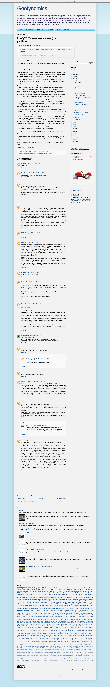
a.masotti (23, 402)
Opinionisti (44, 627)
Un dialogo (21, 510)
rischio (91, 658)
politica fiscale (24, 605)
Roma (91, 616)
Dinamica (39, 633)
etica (70, 629)
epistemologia (20, 604)
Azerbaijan (59, 632)
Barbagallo (39, 643)
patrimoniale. (71, 639)
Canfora (30, 644)
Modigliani (31, 627)
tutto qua (19, 83)
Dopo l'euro (44, 633)
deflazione (72, 597)
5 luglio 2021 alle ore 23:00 (33, 233)
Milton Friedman (48, 649)
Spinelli (65, 627)
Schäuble (53, 621)
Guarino (82, 633)
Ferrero (77, 619)
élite (24, 661)
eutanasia (19, 657)
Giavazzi (86, 610)
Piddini (86, 588)
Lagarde (19, 635)
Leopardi (19, 627)
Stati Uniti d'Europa (81, 605)
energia (87, 655)
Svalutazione (27, 589)
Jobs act (67, 604)
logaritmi (51, 639)
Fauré (52, 646)
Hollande (61, 616)
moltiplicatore (32, 604)
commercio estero (33, 600)
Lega (23, 600)
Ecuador (41, 646)
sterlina (34, 641)
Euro (64, 588)
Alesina (46, 632)
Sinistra (47, 588)
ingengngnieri (20, 630)
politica (41, 588)
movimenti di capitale (41, 604)
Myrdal (64, 649)
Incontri (68, 616)
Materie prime (87, 597)
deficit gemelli (56, 655)
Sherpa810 (24, 335)
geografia (60, 622)
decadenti (52, 655)
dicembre (77, 82)
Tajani (75, 652)
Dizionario (40, 29)
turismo (42, 641)
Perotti (52, 627)
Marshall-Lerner (25, 627)
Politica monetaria (48, 153)
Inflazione (33, 153)
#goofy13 (82, 610)
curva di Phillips (40, 622)
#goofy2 (18, 643)
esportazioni (29, 607)
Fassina (32, 613)
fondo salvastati (82, 629)
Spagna (26, 600)
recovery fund (27, 624)
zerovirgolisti (41, 619)
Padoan (49, 627)
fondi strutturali (40, 607)
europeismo (54, 618)
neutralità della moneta (21, 658)
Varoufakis (76, 621)
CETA (80, 611)
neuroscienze (90, 657)
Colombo (63, 644)
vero (40, 361)
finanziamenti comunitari (87, 638)
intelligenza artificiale (29, 630)
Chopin (59, 644)
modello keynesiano (29, 610)
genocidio (40, 657)
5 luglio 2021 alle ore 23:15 (33, 272)
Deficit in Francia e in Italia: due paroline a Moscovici (39, 566)
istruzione (46, 614)
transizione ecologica (45, 596)
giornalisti (82, 608)
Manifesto (27, 635)
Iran (53, 647)
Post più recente (22, 498)
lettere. (62, 657)
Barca (80, 632)
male (77, 657)
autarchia (65, 654)
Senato (84, 593)
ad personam (32, 611)
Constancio (67, 644)
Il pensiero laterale (78, 89)
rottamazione (19, 660)
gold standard (45, 657)
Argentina (46, 619)
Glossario (50, 29)
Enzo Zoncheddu (25, 173)
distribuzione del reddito (34, 596)
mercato (53, 600)
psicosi (87, 639)
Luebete (23, 372)
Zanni (55, 654)
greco (18, 639)
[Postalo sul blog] (44, 151)
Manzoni (87, 647)
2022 (74, 78)
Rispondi (23, 168)
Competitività (65, 594)
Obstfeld (79, 649)
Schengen (76, 613)
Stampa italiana (70, 627)
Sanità (68, 600)
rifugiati (36, 624)
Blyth (65, 643)
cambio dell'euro (50, 597)
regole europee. (81, 658)
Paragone (53, 635)
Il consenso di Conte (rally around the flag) (36, 575)
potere (18, 624)
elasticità (45, 618)
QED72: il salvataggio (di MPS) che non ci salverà (38, 558)
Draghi (35, 591)
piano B (64, 611)
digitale (46, 622)
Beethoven (55, 643)
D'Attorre (59, 625)
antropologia (90, 621)
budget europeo (60, 636)
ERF (25, 646)
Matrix (18, 649)
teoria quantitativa (76, 660)
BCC (87, 624)
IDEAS (37, 647)
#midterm (86, 599)
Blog (20, 29)
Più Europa (41, 589)
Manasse (83, 647)
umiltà (45, 641)
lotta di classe (52, 614)
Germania (59, 588)
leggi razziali (43, 639)
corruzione (90, 602)
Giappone (37, 613)
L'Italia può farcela (88, 625)
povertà (22, 624)
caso (92, 654)
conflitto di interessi (88, 636)
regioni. (76, 658)
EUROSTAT (37, 646)
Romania (27, 652)
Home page (41, 498)
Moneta (83, 602)
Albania (79, 624)
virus (78, 641)
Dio (20, 646)
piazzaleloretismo (46, 658)
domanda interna (21, 607)
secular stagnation (47, 624)
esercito (66, 638)
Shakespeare (75, 635)
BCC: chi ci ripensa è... (80, 93)
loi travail (56, 639)
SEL (62, 627)
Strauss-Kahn (68, 652)
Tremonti (19, 654)
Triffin (22, 654)
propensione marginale (70, 658)
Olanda (21, 611)
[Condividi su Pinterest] (49, 151)
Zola (58, 654)
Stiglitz (64, 652)
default (63, 629)
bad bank (69, 654)
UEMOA (25, 654)
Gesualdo (81, 646)
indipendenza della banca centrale (66, 599)
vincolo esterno (41, 605)
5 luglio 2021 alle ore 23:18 (32, 281)
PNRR (41, 599)
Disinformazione (33, 608)
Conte (55, 625)
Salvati (35, 652)
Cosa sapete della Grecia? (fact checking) (36, 515)
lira (61, 611)
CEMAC (91, 643)
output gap (71, 607)
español (71, 638)
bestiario (51, 636)
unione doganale (52, 641)
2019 (74, 124)
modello (36, 630)
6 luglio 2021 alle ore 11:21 (32, 372)
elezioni (66, 589)
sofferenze (70, 630)
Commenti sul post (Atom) (28, 501)
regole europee (42, 591)
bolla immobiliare (21, 622)
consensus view (32, 655)
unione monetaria (30, 599)
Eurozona (37, 599)
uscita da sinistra (79, 599)
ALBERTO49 (29, 425)
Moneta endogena (36, 621)
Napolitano (70, 613)
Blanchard (90, 632)
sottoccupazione (77, 630)
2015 (74, 133)
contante (37, 655)
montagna (65, 607)
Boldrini (19, 633)
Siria (53, 652)
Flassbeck (66, 633)
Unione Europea (77, 588)
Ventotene (86, 613)
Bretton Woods (26, 616)
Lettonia (19, 621)
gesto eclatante (66, 622)
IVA (88, 633)
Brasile (22, 633)
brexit (35, 594)
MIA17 (71, 616)
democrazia (40, 594)
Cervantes (41, 644)
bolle (55, 636)
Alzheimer (51, 632)
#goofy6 (48, 605)
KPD (65, 600)
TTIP (67, 608)
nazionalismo (46, 610)
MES (18, 593)
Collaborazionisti (86, 611)
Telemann (90, 635)
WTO (18, 629)
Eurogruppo (61, 605)
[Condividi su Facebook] (47, 151)
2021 (74, 80)
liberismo (90, 594)
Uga (86, 602)
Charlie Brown (45, 644)
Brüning (83, 643)
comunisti (44, 629)
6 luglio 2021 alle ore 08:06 (34, 335)
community (32, 588)
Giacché (75, 625)
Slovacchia (56, 652)
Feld (58, 633)
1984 (43, 632)
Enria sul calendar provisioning (81, 106)
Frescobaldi (73, 633)
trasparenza (88, 630)
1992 (51, 605)
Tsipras (45, 599)
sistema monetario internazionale (59, 624)
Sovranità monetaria (60, 621)
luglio (76, 87)
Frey (70, 646)
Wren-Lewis (48, 654)
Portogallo (73, 605)
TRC (87, 635)
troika (61, 600)
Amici (55, 632)
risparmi (68, 611)
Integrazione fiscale (49, 647)
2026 (74, 69)
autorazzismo (54, 599)
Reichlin (66, 635)
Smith (79, 635)
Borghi (62, 619)
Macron (45, 613)
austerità (52, 588)
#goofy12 (49, 604)
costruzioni (35, 638)
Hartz (86, 633)
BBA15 (63, 632)
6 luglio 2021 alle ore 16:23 (33, 402)
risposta (91, 639)
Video (58, 29)
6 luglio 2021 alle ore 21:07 (42, 359)
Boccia (68, 643)
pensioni (45, 593)
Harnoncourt (25, 647)
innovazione (31, 639)
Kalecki (91, 633)
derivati (53, 638)
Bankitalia (90, 624)
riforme (51, 593)
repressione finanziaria (63, 610)
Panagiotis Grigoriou (46, 635)
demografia (71, 608)
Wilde (41, 654)
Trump (68, 597)
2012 (74, 139)
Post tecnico (27, 593)
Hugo (82, 625)
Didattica (40, 616)
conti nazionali (54, 629)
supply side (70, 660)
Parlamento (67, 596)
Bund (86, 643)
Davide (23, 281)
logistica (65, 657)
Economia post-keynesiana (23, 613)
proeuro (58, 658)
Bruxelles (55, 605)
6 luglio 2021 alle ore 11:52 (38, 381)
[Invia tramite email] (43, 151)
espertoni (75, 638)
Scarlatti (38, 652)
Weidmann (34, 654)
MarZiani (66, 613)
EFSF (22, 646)
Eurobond (49, 646)
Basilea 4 (47, 643)
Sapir (70, 635)
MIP (18, 611)
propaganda (22, 588)
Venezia (40, 636)
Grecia (53, 589)
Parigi (41, 621)
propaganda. (62, 658)
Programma (26, 611)
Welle (38, 654)
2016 (74, 131)
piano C (76, 639)
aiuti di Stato (46, 636)
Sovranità (81, 613)
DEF (92, 611)
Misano (53, 649)
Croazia (36, 616)
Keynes (49, 594)
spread (83, 630)
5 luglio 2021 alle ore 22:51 (37, 184)
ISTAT (64, 616)
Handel (79, 625)
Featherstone (59, 646)
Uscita (83, 589)
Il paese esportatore (79, 91)
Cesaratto (44, 625)
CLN (65, 619)
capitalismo (39, 618)
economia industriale (77, 655)
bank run (23, 618)
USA (70, 589)
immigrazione (28, 591)
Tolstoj (18, 636)
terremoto (38, 641)
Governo (91, 610)
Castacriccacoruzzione (56, 602)
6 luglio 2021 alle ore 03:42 (35, 304)
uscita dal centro (60, 641)
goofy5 (50, 657)
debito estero (24, 594)
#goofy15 (91, 641)
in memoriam (89, 596)
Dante (85, 644)
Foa (69, 633)
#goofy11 (91, 614)
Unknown (23, 163)
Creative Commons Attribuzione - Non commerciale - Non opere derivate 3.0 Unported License (81, 200)
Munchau (37, 627)
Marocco (91, 647)
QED (72, 596)
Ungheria (72, 621)
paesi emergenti (46, 630)
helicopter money (26, 153)
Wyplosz (52, 654)
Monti (91, 591)
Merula (30, 649)
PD (22, 593)
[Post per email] (40, 151)
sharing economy (40, 660)
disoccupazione (73, 591)
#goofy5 (77, 611)
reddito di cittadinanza (63, 630)
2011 (74, 142)
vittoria (88, 660)
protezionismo (82, 639)
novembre (77, 84)
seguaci (30, 641)
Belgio (18, 625)
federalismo (53, 611)
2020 (74, 122)
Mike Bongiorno (41, 649)
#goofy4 (35, 632)
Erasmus (45, 646)
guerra (45, 594)
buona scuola (68, 636)
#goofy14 (54, 604)
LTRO (56, 647)
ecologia (80, 600)
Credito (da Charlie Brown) (80, 104)
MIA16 (41, 608)
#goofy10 (87, 641)
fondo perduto (28, 657)
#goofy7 (40, 632)
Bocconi (21, 616)
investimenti (63, 597)
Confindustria (50, 625)
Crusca (75, 644)
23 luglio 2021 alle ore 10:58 (38, 440)
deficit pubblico (28, 614)
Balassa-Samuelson (74, 632)
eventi (48, 600)
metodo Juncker (58, 607)
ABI (30, 643)
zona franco (82, 641)
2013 (74, 137)
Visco (81, 621)
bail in (29, 629)
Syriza (83, 627)
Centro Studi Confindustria (31, 633)
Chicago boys (51, 644)
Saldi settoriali (78, 593)
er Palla (49, 618)
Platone (58, 635)
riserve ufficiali (81, 618)
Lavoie (66, 647)
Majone (29, 621)
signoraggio (46, 660)
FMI (65, 605)
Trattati (23, 597)
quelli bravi (45, 109)
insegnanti (37, 639)
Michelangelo (35, 649)
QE (92, 597)
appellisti (60, 654)
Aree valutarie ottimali (22, 608)
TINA (73, 652)
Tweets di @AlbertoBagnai (77, 57)
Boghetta (25, 625)
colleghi (81, 636)
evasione (23, 657)
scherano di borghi (26, 381)
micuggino (60, 639)
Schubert (48, 621)
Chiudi (86, 1)
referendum (80, 597)
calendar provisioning (86, 654)
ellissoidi (83, 655)
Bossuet (75, 643)
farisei (79, 638)
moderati (79, 657)
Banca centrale (61, 604)
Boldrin (29, 625)
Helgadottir (31, 647)
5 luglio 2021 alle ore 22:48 (37, 173)
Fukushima (74, 646)
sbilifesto (40, 624)
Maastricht (78, 602)
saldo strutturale (26, 660)
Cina (22, 596)
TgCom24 (81, 652)
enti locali (91, 655)
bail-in (87, 605)
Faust (55, 646)
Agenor (32, 643)
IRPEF (40, 647)
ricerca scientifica (21, 599)
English (75, 594)
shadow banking (33, 660)
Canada (27, 644)
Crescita (69, 588)
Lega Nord (72, 604)
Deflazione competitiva (69, 593)
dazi (79, 594)
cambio (73, 636)
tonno (22, 206)
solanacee (51, 660)
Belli (22, 625)
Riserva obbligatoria (21, 652)
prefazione (54, 658)
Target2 (86, 627)
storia (63, 596)
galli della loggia (35, 657)
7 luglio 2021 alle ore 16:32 (39, 425)
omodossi (65, 639)
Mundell (36, 635)
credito (23, 614)
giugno (76, 117)
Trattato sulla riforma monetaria (28, 636)
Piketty (56, 627)
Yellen (21, 629)
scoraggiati (25, 641)
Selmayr (45, 652)
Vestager (91, 627)
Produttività (34, 593)
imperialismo (54, 657)
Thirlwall (19, 618)
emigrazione (41, 611)
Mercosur (27, 649)
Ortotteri (61, 589)
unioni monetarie (21, 632)
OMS (40, 627)
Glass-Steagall (90, 646)
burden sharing (79, 654)
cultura (59, 629)
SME (45, 621)
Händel (34, 647)
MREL (77, 647)
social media (89, 607)
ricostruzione (87, 658)
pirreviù (19, 596)
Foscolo (67, 646)
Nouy (74, 649)
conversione (20, 638)
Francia (48, 589)
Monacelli (32, 635)
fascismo (57, 597)
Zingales (84, 621)
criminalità (42, 655)
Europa (53, 596)
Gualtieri (78, 633)
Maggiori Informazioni (77, 1)
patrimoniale (90, 622)
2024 (74, 74)
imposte (72, 622)
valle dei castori (67, 641)
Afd (18, 616)
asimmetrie (31, 594)
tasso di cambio (58, 593)
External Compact (71, 619)
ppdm (51, 658)
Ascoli (35, 643)
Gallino (77, 646)
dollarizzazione (65, 655)
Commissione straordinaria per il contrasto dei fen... (82, 101)
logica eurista (78, 622)
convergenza (74, 600)
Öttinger (28, 532)
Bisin (63, 643)
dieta (61, 655)
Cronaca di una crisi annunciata (26, 523)
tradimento (76, 610)
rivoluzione (19, 641)
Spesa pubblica (38, 597)
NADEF (67, 649)
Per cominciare (29, 29)
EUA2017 (32, 646)
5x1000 (27, 643)
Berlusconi (57, 619)
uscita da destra (29, 632)
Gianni (91, 619)
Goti (22, 647)
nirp (27, 658)
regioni (32, 624)
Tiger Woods (90, 652)
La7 (58, 647)
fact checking (47, 611)
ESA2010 (28, 646)
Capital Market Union (36, 625)
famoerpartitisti (75, 629)
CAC (88, 643)
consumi (49, 629)
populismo (73, 614)
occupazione (39, 658)
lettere (47, 639)
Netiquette (84, 616)
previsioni (79, 614)
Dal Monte (81, 644)
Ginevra (85, 646)
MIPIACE (23, 233)
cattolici (77, 636)
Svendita (67, 621)
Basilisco (51, 643)
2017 (74, 129)
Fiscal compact (82, 619)
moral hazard (84, 657)
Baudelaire (85, 632)
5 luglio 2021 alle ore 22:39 (33, 163)
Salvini (55, 608)
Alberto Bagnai (29, 359)
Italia (48, 591)
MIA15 (22, 635)
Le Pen (73, 602)
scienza (71, 610)
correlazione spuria (28, 638)
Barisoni (43, 643)
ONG (39, 635)
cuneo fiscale (46, 655)
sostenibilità (40, 602)
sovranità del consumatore (58, 660)
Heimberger (44, 101)
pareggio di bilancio (66, 614)
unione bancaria (30, 597)
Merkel (68, 605)
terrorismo (70, 624)
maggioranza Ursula (71, 657)
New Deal (71, 649)
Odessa (83, 649)
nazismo (57, 600)
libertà (58, 611)
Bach (54, 619)
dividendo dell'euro (59, 638)
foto (76, 597)
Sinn (51, 652)
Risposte (25, 355)
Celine (37, 644)
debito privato (77, 596)
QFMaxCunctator (25, 184)
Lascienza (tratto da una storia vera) (35, 549)
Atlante (51, 619)
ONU (77, 649)
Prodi (59, 627)
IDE (38, 608)
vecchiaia (74, 641)
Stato (75, 627)
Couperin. (72, 644)
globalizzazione (84, 594)
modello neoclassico (87, 600)
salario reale (77, 589)
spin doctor (23, 619)
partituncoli (84, 622)
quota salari (58, 594)
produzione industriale (31, 602)
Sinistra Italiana (61, 608)
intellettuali (68, 618)
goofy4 (46, 607)
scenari (87, 618)
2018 (74, 126)
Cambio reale (47, 602)
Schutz (41, 652)
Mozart (61, 649)
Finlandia (61, 633)
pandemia (86, 591)
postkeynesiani (53, 630)
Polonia (77, 604)
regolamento (83, 607)
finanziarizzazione (61, 618)
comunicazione (26, 655)
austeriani (25, 629)
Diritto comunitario (65, 625)
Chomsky (56, 644)
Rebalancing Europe (79, 114)
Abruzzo (52, 591)
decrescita (83, 596)
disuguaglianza (42, 600)
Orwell (89, 649)
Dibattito (71, 594)
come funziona (32, 622)
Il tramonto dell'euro (62, 591)
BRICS (67, 632)
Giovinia (57, 616)
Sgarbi (48, 652)
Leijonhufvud (70, 647)
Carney (34, 644)
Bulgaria (32, 616)
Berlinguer (60, 643)
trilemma (82, 660)
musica (40, 593)
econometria (70, 655)
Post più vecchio (61, 498)
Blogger (62, 675)
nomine (35, 658)
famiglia (34, 607)
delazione (48, 638)
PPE (92, 649)
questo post (22, 45)
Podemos (62, 635)
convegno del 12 (33, 91)
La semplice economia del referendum (35, 541)
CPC (21, 644)
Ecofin (54, 633)
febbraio (77, 119)
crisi (57, 589)
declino (24, 602)
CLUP (18, 644)
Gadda (52, 616)
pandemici (58, 614)
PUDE (88, 616)
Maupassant (22, 649)
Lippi (74, 647)
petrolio (55, 610)
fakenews (77, 608)
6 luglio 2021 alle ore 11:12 (31, 348)
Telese (78, 652)
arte (37, 611)
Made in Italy (24, 621)
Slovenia (60, 652)
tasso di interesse (32, 605)
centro (27, 622)
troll (92, 630)
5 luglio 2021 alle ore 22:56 (31, 206)
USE (37, 636)
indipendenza (89, 629)
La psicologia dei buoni (79, 95)
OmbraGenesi (25, 304)
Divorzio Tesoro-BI (66, 602)
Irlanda (41, 613)
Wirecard (43, 654)
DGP (78, 644)
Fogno (49, 616)
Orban (86, 649)
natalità (40, 630)
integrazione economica (38, 614)
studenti (66, 660)
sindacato (72, 611)
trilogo (85, 660)
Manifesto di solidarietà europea (55, 613)
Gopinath (19, 647)
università (35, 619)
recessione (76, 607)
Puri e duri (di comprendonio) (81, 112)
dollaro (91, 605)
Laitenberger (61, 647)
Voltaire (30, 654)
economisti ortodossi (53, 622)
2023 (74, 76)
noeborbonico (31, 658)
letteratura (51, 607)
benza (32, 629)
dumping (67, 629)
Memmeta (79, 616)
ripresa (80, 591)
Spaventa (83, 635)
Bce (18, 597)
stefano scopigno (26, 440)
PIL (20, 597)
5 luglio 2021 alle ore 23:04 (31, 242)
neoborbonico (75, 618)
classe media (19, 655)
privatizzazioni (84, 614)
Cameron (24, 644)
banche (44, 597)
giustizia (87, 608)
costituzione (58, 596)
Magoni (79, 647)
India (43, 647)
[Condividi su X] (46, 151)
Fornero (64, 646)
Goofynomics (32, 8)
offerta (51, 610)
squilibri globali (29, 619)
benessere (73, 654)
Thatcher (85, 652)
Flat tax (87, 619)
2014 (74, 135)
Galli (71, 625)
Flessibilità (45, 616)
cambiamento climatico (31, 618)
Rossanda (31, 652)
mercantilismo (83, 604)
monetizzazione (39, 153)
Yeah (22, 348)
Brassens (79, 643)
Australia (83, 624)
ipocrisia (58, 657)
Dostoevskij (50, 633)
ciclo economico (38, 629)
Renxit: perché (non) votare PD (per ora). (29, 528)
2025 (74, 72)
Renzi (53, 594)
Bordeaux (72, 643)
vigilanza (75, 624)
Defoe (87, 644)
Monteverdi (57, 649)
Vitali (28, 654)
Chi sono (66, 29)
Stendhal (79, 627)
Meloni (75, 616)
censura (26, 596)
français (26, 604)
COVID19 (19, 602)
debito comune (42, 638)
